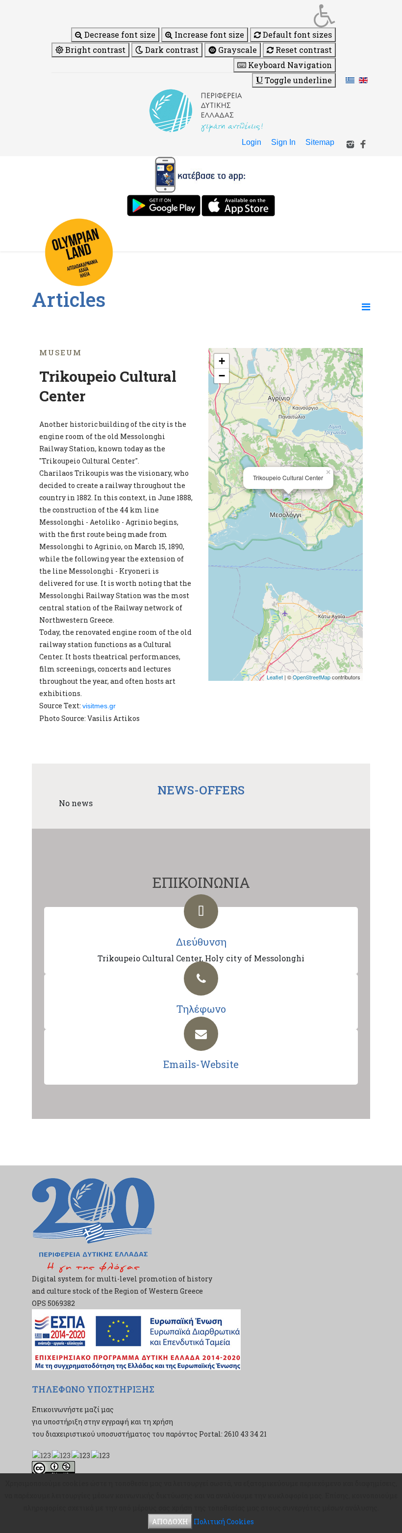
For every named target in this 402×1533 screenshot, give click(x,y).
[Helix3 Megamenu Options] (366, 306)
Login (251, 142)
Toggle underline (297, 80)
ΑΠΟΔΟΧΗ (170, 1521)
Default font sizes (296, 34)
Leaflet (275, 677)
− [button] (222, 376)
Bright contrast (94, 50)
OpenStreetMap (311, 677)
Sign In (283, 142)
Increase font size (208, 34)
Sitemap (319, 142)
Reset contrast (303, 50)
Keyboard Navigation (289, 65)
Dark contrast (171, 50)
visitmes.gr (99, 706)
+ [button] (222, 361)
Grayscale (236, 50)
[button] (193, 15)
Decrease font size (118, 34)
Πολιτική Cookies (224, 1521)
